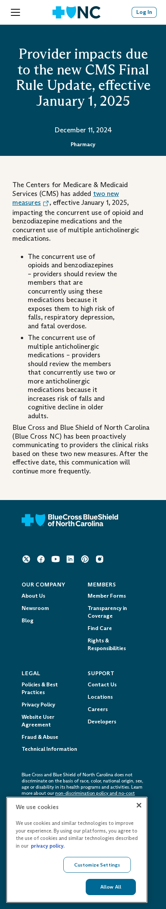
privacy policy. (47, 846)
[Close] (138, 805)
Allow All (110, 887)
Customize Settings (97, 865)
